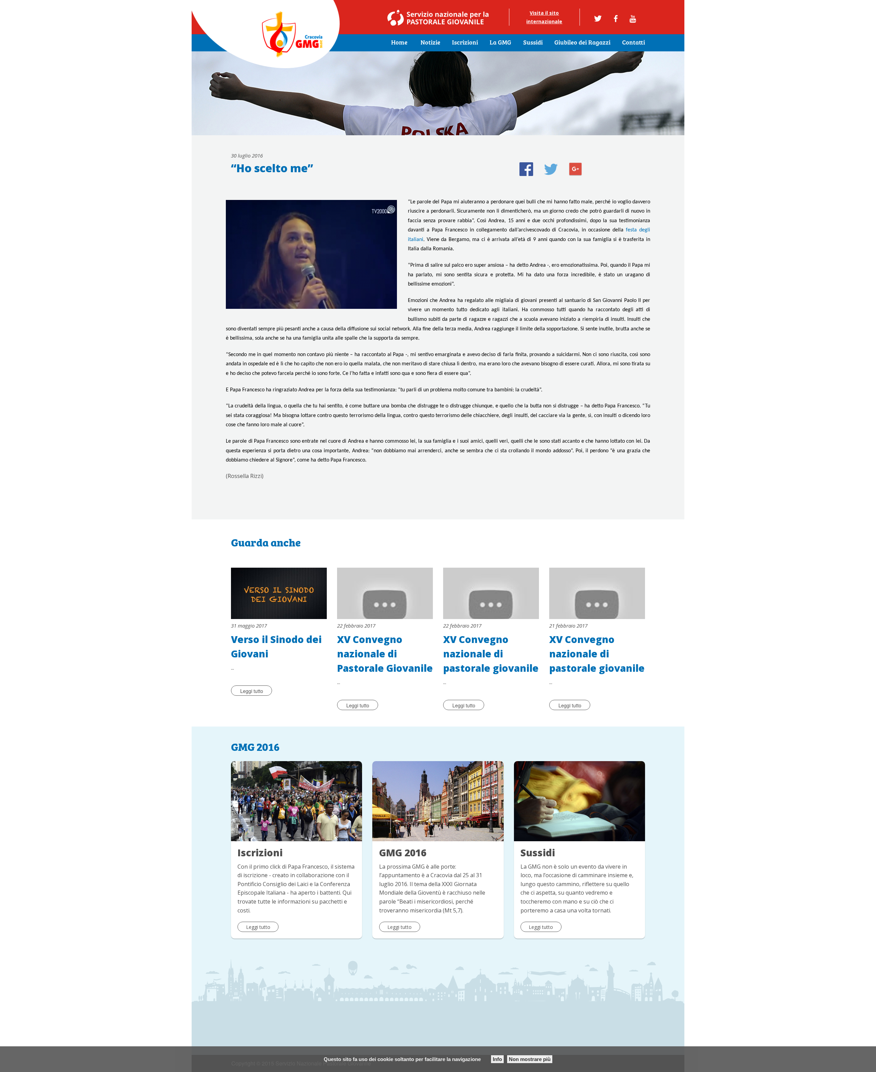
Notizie (430, 43)
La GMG (500, 43)
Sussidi (533, 43)
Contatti (633, 43)
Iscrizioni (465, 43)
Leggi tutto (251, 691)
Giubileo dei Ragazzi (582, 43)
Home (399, 43)
